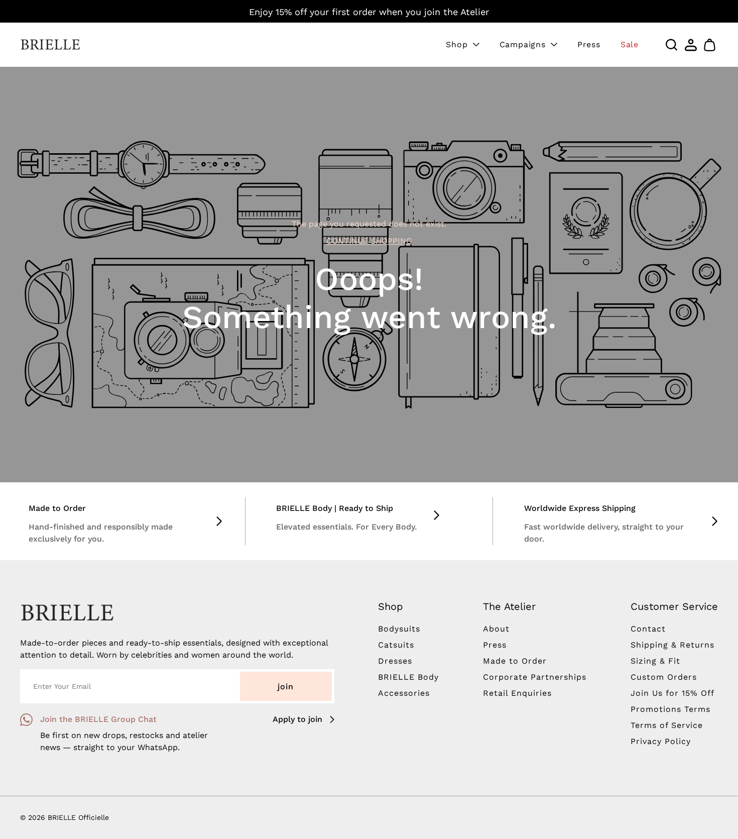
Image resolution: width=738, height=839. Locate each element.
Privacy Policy (661, 741)
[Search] (672, 45)
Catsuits (396, 645)
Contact (648, 629)
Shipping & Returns (672, 645)
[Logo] (50, 45)
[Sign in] (691, 45)
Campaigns (523, 44)
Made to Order (515, 661)
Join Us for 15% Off (672, 693)
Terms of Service (667, 725)
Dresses (395, 661)
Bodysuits (399, 629)
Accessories (404, 693)
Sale (630, 44)
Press (588, 44)
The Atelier (509, 606)
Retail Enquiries (517, 693)
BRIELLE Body (408, 677)
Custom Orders (664, 677)
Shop (456, 44)
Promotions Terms (670, 709)
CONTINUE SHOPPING (369, 241)
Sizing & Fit (655, 661)
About (496, 629)
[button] (710, 45)
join (286, 686)
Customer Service (674, 606)
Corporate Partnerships (534, 677)
